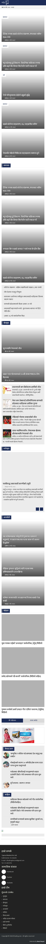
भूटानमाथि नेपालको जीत (12, 348)
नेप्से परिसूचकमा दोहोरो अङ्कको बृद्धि (16, 95)
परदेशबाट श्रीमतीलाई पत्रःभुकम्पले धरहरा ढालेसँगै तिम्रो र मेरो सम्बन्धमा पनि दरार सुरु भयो (25, 774)
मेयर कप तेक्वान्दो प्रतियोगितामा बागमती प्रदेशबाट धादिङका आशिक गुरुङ (27, 402)
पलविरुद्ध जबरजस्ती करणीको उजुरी (17, 483)
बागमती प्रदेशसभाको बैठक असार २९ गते (18, 304)
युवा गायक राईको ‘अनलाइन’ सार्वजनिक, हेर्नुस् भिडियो (22, 643)
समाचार (5, 17)
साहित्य (5, 912)
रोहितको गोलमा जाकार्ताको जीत (24, 417)
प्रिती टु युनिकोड (7, 925)
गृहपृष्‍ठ (5, 896)
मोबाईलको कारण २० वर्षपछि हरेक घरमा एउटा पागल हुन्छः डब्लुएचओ (26, 764)
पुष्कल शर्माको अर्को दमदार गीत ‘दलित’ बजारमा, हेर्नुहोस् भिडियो (23, 711)
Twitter (9, 877)
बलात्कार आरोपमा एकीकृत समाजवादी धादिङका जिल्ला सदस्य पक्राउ (23, 298)
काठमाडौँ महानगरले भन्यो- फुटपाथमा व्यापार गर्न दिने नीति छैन (22, 310)
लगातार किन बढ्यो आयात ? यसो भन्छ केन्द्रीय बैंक (22, 249)
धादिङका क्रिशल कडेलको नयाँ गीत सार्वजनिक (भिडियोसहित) (26, 801)
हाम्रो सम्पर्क (6, 922)
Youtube (10, 882)
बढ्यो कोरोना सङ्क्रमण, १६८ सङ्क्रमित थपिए (20, 124)
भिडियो (5, 928)
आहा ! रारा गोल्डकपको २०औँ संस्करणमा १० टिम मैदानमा (21, 376)
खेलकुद (5, 902)
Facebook (10, 871)
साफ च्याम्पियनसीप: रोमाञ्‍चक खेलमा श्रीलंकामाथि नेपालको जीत (26, 432)
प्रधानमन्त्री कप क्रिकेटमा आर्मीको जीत (26, 387)
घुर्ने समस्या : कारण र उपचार (20, 783)
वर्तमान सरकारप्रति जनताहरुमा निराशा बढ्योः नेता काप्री (21, 599)
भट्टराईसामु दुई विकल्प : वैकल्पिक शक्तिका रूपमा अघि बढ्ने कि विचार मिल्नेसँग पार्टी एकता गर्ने (21, 64)
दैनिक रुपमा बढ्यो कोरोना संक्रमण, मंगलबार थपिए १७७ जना (22, 35)
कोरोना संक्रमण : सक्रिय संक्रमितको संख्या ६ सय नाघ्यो (23, 287)
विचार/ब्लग (6, 915)
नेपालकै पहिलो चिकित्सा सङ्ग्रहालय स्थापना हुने (21, 153)
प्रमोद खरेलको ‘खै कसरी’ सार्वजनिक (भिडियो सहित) (21, 676)
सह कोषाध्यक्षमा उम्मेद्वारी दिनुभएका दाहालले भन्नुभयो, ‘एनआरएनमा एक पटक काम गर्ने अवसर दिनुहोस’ (21, 540)
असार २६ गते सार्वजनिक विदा (14, 316)
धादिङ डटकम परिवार (9, 918)
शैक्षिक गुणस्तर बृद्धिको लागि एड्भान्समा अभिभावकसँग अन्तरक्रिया (18, 570)
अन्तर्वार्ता (5, 909)
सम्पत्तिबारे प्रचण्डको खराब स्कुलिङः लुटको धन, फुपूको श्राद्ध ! (26, 821)
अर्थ (4, 75)
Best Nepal (40, 941)
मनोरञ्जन (5, 906)
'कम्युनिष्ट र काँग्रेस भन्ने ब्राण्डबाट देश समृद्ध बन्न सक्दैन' (26, 755)
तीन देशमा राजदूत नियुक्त (13, 292)
